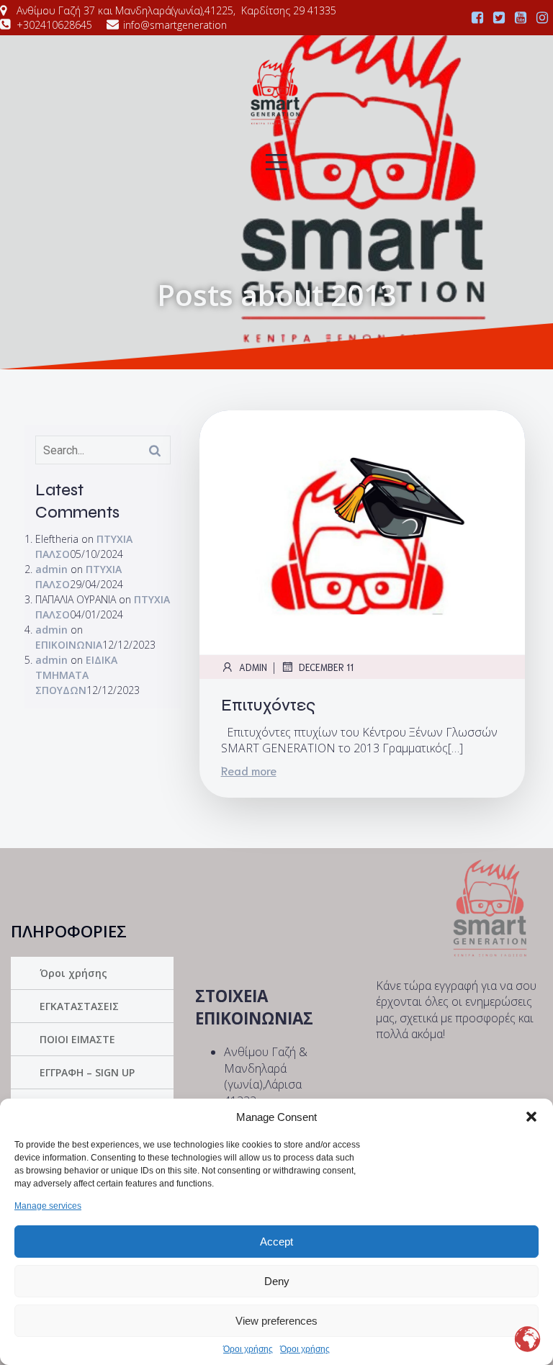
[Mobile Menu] (276, 161)
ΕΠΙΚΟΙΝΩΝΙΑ (68, 645)
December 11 (326, 667)
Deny (276, 1281)
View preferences (276, 1321)
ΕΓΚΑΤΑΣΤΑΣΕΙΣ (79, 1006)
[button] (531, 1116)
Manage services (47, 1206)
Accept (276, 1241)
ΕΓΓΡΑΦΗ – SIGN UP (87, 1072)
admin (51, 569)
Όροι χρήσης (248, 1349)
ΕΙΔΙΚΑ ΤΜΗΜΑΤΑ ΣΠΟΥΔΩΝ (76, 675)
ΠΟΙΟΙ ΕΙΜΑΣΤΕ (77, 1039)
